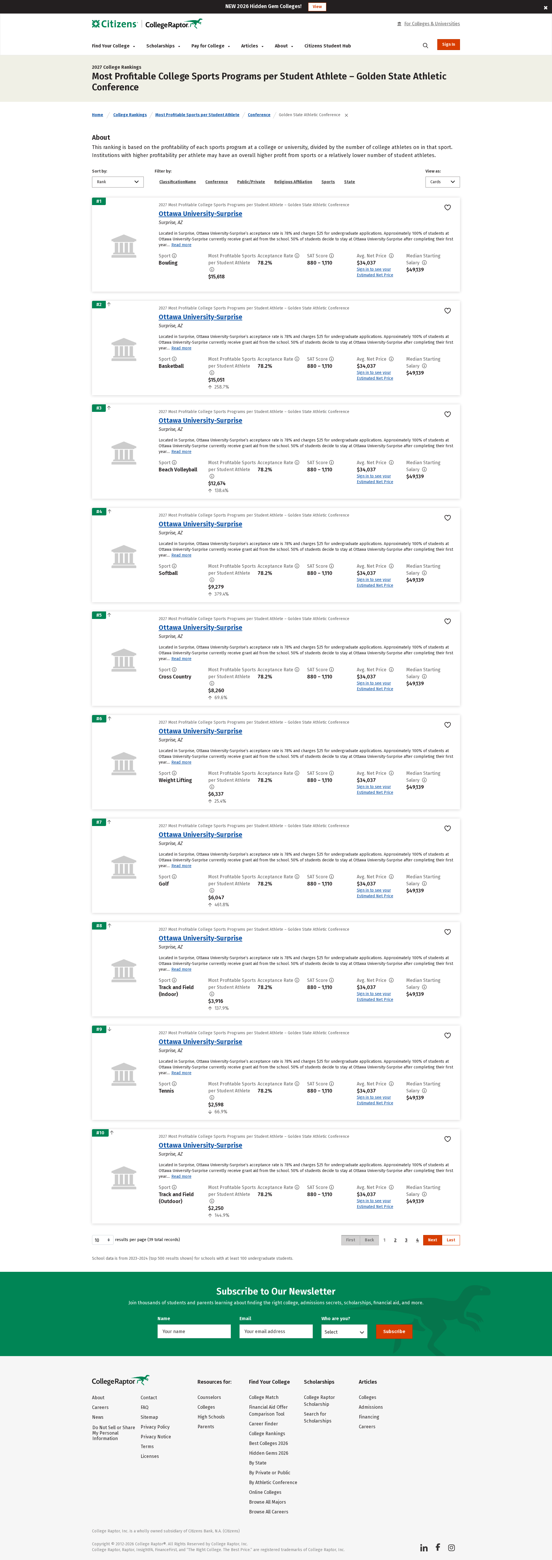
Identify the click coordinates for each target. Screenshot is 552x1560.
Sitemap (149, 1417)
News (97, 1417)
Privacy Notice (156, 1436)
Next (432, 1240)
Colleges (206, 1407)
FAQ (144, 1407)
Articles (250, 46)
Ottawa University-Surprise (200, 214)
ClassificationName (177, 181)
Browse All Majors (267, 1502)
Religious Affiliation (293, 181)
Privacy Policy (155, 1427)
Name (164, 1318)
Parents (206, 1426)
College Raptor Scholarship (319, 1401)
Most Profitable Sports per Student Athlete (197, 114)
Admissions (371, 1407)
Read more (181, 244)
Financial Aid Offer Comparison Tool (268, 1410)
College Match (264, 1397)
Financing (369, 1417)
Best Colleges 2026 (268, 1443)
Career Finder (263, 1424)
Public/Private (251, 181)
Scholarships (161, 46)
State (349, 181)
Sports (328, 181)
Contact (149, 1397)
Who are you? (335, 1318)
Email (245, 1318)
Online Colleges (265, 1492)
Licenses (150, 1456)
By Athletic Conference (273, 1482)
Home (97, 114)
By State (258, 1463)
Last (451, 1240)
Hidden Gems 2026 (268, 1453)
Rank (101, 181)
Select (331, 1332)
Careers (100, 1407)
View (317, 6)
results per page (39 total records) (147, 1239)
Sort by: (99, 171)
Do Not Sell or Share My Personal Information (113, 1433)
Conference (259, 114)
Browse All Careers (268, 1512)
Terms (147, 1446)
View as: (433, 171)
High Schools (211, 1417)
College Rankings (130, 114)
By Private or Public (269, 1472)
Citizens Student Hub (327, 46)
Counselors (209, 1397)
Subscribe (394, 1331)
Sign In (448, 44)
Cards (435, 181)
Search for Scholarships (317, 1417)
